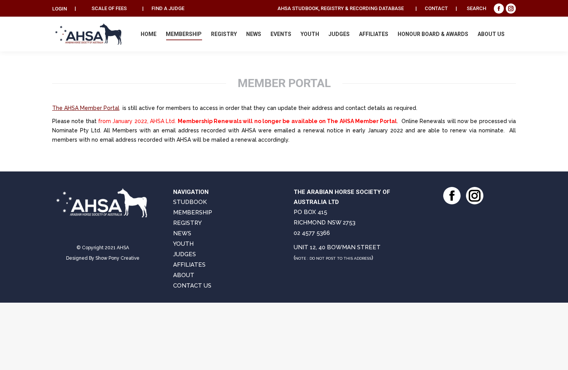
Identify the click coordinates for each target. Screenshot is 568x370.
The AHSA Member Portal (85, 108)
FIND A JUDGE (167, 8)
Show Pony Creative (117, 258)
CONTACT (436, 8)
